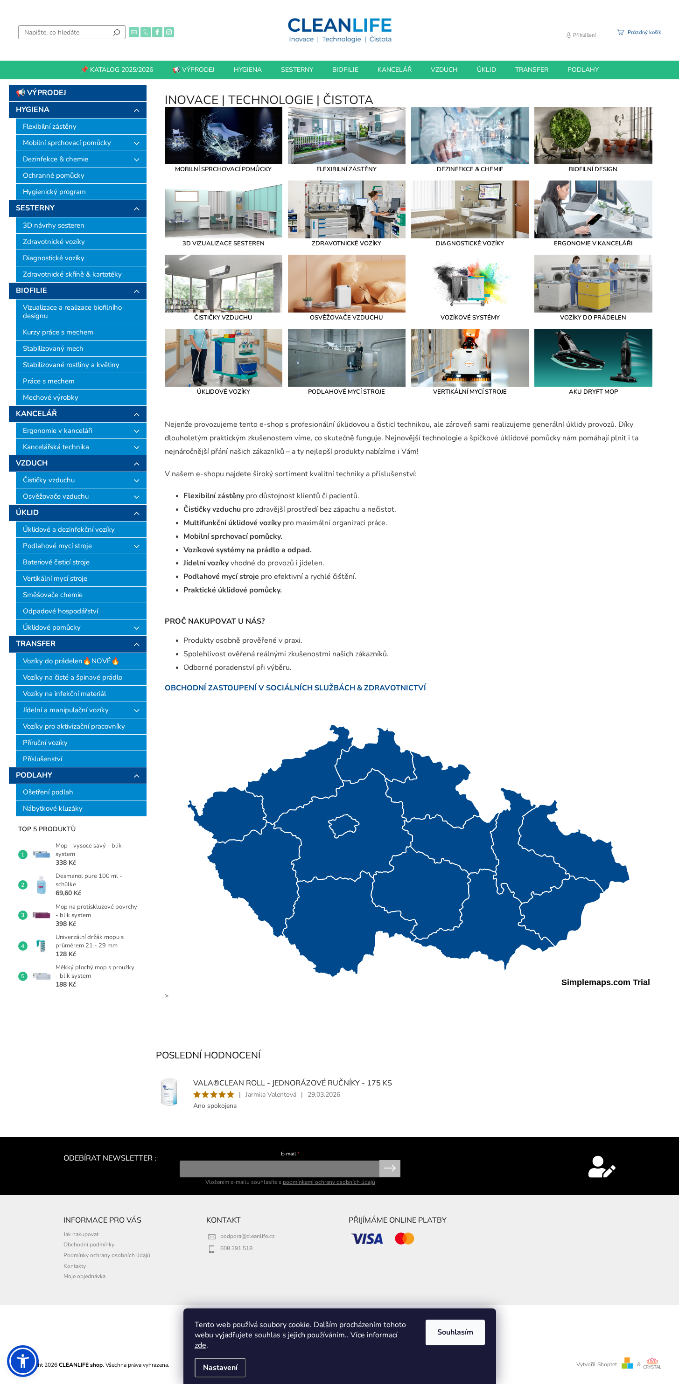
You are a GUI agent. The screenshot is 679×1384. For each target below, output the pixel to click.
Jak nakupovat (80, 1234)
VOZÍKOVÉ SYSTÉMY (470, 317)
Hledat (117, 32)
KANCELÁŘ (36, 414)
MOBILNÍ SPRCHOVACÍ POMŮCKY (223, 169)
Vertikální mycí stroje (55, 578)
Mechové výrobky (50, 397)
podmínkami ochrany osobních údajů (329, 1182)
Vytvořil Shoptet (596, 1364)
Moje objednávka (84, 1276)
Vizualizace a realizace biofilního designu (72, 311)
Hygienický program (54, 191)
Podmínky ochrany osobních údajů (106, 1255)
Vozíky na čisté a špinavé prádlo (72, 677)
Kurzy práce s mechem (58, 332)
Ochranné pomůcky (53, 175)
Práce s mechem (49, 381)
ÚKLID (27, 513)
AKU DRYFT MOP (593, 392)
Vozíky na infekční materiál (64, 693)
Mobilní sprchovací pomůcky (67, 142)
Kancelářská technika (56, 447)
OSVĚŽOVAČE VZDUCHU (346, 317)
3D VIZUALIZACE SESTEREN (223, 243)
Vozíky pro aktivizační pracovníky (74, 726)
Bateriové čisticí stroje (56, 562)
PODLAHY (34, 775)
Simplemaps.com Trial (605, 982)
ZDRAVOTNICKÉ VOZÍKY (346, 243)
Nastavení (220, 1368)
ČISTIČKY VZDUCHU (223, 317)
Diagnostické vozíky (53, 258)
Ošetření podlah (48, 792)
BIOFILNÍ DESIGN (593, 169)
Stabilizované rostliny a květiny (71, 364)
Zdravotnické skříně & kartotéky (72, 274)
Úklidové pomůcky (52, 627)
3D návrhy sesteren (53, 225)
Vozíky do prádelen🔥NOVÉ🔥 (71, 661)
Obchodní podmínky (88, 1244)
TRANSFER (36, 644)
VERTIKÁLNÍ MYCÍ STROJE (470, 392)
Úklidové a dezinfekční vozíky (69, 529)
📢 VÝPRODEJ (41, 93)
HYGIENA (32, 109)
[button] (22, 1361)
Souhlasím (455, 1332)
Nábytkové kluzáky (53, 808)
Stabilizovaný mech (53, 348)
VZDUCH (32, 463)
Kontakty (74, 1266)
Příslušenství (42, 759)
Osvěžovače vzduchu (56, 496)
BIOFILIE (31, 290)
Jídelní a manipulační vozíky (66, 710)
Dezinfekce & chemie (55, 159)
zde (200, 1345)
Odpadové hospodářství (60, 611)
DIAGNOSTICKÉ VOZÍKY (470, 243)
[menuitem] (116, 70)
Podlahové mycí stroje (57, 545)
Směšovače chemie (53, 594)
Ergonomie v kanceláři (57, 430)
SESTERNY (35, 208)
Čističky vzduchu (49, 480)
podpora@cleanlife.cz (247, 1236)
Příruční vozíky (45, 742)
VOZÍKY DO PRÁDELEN (593, 317)
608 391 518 (236, 1248)
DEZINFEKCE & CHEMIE (470, 169)
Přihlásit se (389, 1168)
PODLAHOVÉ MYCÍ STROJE (346, 392)
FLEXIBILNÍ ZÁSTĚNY (346, 169)
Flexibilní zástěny (50, 126)
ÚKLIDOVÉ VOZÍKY (223, 392)
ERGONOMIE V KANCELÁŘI (593, 243)
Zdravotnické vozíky (54, 241)
